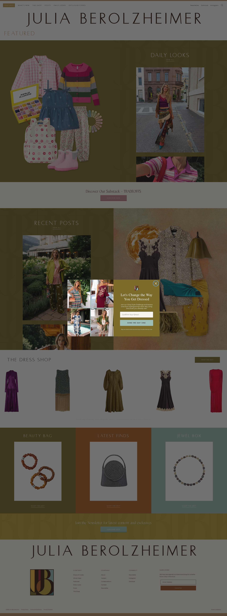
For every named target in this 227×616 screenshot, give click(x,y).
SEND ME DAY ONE (136, 323)
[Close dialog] (155, 283)
